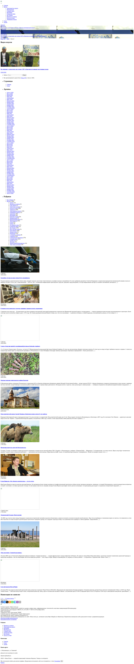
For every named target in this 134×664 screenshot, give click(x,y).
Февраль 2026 (10, 101)
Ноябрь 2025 (10, 105)
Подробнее (57, 661)
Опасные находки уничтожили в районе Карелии (14, 380)
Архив (5, 22)
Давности (12, 209)
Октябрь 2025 (10, 106)
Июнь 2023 (10, 145)
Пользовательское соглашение (9, 619)
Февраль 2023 (10, 151)
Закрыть (3, 25)
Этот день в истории (15, 244)
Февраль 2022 (10, 168)
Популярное (13, 230)
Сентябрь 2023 (11, 141)
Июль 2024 (10, 127)
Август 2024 (10, 126)
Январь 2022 (10, 169)
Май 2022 (9, 164)
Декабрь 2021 (10, 171)
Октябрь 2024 (10, 123)
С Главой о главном (15, 234)
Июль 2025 (10, 110)
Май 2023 (9, 147)
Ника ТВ (23, 78)
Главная (6, 5)
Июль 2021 (10, 177)
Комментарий (13, 218)
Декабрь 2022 (10, 154)
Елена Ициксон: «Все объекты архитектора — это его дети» (17, 481)
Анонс (11, 202)
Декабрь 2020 (10, 187)
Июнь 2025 (10, 112)
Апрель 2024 (10, 131)
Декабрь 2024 (10, 120)
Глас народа (13, 205)
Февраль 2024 (10, 134)
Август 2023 (10, 143)
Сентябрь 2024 (11, 124)
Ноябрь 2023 (10, 138)
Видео (5, 7)
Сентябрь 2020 (11, 191)
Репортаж (12, 233)
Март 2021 (9, 183)
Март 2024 (9, 133)
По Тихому (10, 15)
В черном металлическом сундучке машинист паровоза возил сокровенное (21, 308)
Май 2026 (9, 96)
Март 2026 (9, 99)
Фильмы (12, 241)
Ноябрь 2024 (10, 122)
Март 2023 (9, 150)
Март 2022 (9, 166)
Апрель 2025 (10, 115)
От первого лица (14, 225)
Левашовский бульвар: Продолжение (11, 515)
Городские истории (15, 206)
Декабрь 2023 (10, 137)
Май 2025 (9, 113)
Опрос (11, 223)
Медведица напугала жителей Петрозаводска (13, 447)
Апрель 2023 (10, 148)
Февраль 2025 (10, 117)
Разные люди (13, 232)
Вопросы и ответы (12, 16)
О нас (5, 21)
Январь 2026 (10, 102)
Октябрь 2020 (10, 190)
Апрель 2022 (10, 165)
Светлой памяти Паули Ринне (9, 587)
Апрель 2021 (10, 182)
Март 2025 (9, 116)
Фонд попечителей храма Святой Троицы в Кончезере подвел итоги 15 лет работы (24, 414)
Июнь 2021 (10, 179)
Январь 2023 (10, 152)
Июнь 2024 (10, 129)
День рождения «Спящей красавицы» (11, 552)
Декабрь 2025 (10, 103)
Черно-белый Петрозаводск (17, 243)
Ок (61, 661)
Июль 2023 (10, 144)
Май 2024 (9, 130)
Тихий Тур (13, 240)
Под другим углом (15, 229)
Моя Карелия (10, 9)
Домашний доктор (12, 19)
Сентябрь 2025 (11, 108)
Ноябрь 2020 (10, 189)
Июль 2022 (10, 161)
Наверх (2, 662)
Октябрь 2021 (10, 173)
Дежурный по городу (12, 8)
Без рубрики (10, 199)
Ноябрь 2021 (10, 172)
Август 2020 (10, 193)
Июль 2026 (10, 94)
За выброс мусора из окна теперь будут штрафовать (15, 278)
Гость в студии (11, 18)
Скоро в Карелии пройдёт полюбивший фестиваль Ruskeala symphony (20, 346)
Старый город (10, 11)
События (12, 236)
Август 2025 (10, 109)
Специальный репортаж (16, 237)
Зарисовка (12, 213)
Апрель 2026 (10, 98)
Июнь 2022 (10, 162)
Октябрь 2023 (10, 140)
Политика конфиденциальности (9, 618)
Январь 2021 (10, 186)
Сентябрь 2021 (11, 175)
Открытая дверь (11, 14)
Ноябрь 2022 (10, 155)
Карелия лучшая (14, 216)
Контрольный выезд (15, 219)
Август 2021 (10, 176)
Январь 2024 (10, 136)
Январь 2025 (10, 119)
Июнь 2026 (10, 95)
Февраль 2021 (10, 184)
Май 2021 (9, 180)
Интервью (9, 12)
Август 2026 (10, 92)
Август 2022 (10, 159)
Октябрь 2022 (10, 157)
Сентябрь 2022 (11, 158)
